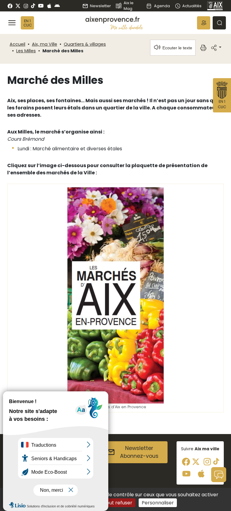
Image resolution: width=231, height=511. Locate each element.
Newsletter (100, 5)
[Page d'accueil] (215, 5)
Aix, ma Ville (44, 44)
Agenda (162, 5)
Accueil (17, 44)
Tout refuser (117, 502)
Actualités (192, 5)
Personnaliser (158, 502)
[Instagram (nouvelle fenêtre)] (26, 5)
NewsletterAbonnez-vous (139, 452)
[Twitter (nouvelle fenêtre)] (17, 6)
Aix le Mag (129, 5)
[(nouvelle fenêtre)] (115, 295)
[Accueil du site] (114, 20)
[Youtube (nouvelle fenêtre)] (41, 5)
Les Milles (26, 51)
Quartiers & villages (85, 44)
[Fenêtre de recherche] (219, 22)
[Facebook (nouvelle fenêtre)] (10, 5)
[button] (203, 22)
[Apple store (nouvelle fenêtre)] (49, 5)
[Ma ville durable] (126, 27)
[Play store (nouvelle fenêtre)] (57, 5)
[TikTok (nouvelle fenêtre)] (33, 5)
